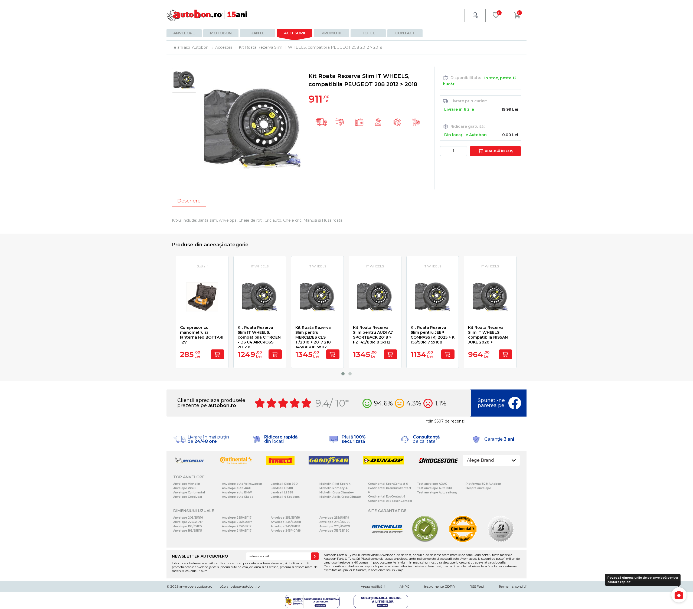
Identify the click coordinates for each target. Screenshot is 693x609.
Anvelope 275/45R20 (334, 526)
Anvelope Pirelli (184, 488)
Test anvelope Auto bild (434, 488)
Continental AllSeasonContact (390, 501)
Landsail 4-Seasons (285, 497)
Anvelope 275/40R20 (335, 522)
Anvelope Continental (189, 492)
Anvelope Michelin (186, 484)
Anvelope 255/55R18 (285, 517)
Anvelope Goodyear (187, 497)
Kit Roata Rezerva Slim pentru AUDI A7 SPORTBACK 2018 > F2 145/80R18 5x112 (373, 335)
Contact (405, 33)
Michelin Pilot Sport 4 (335, 484)
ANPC (404, 586)
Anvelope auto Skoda (237, 497)
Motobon (221, 33)
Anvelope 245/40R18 (286, 530)
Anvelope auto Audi (236, 488)
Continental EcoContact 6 (386, 496)
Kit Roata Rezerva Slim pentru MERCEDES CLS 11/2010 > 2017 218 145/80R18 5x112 (313, 337)
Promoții (331, 33)
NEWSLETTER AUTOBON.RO (200, 556)
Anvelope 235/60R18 (286, 522)
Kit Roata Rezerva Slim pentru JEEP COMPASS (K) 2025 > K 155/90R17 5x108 (433, 335)
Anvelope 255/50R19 (334, 517)
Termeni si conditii (513, 586)
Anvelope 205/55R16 (188, 517)
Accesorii (294, 33)
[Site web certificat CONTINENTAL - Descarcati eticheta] (463, 541)
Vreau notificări (373, 586)
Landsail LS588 (282, 488)
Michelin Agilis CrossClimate (340, 497)
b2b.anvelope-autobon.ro (240, 586)
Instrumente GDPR (439, 586)
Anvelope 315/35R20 (334, 530)
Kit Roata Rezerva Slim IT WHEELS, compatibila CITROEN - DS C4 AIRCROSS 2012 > (259, 337)
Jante (257, 33)
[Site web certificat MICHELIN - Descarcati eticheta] (387, 541)
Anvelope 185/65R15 (187, 530)
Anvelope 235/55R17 (236, 526)
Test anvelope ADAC (432, 484)
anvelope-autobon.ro (195, 586)
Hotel (368, 33)
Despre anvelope (478, 488)
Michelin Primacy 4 (333, 488)
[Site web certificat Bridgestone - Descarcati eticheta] (501, 541)
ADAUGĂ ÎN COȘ (498, 151)
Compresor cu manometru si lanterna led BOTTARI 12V (201, 335)
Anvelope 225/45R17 (188, 522)
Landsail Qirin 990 (284, 484)
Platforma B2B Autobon (483, 484)
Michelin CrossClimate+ (336, 492)
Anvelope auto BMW (237, 492)
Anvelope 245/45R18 (285, 526)
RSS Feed (477, 586)
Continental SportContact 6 (388, 484)
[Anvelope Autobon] (207, 15)
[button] (343, 373)
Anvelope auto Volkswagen (242, 484)
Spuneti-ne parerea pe (491, 402)
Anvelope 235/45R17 (236, 517)
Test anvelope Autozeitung (437, 492)
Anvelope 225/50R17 (237, 522)
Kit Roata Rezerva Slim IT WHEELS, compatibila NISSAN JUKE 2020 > (488, 335)
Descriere (189, 201)
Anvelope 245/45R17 (236, 530)
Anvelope (184, 33)
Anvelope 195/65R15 (187, 526)
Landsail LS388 (282, 492)
